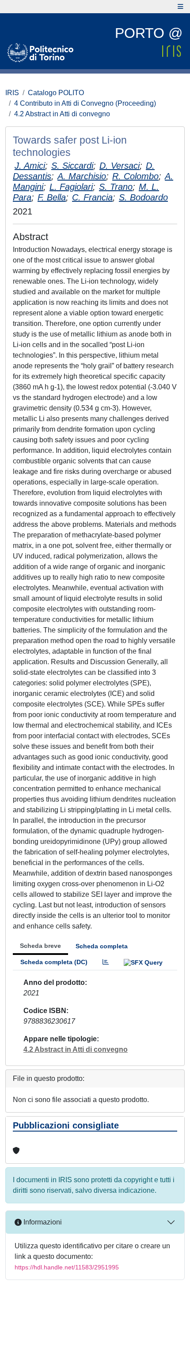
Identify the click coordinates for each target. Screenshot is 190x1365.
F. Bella (52, 197)
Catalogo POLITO (56, 92)
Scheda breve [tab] (40, 945)
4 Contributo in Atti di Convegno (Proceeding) (85, 103)
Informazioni (42, 1222)
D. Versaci (119, 165)
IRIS (12, 92)
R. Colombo (135, 176)
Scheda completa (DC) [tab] (53, 961)
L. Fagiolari (71, 187)
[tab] (105, 962)
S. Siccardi (72, 165)
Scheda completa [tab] (102, 946)
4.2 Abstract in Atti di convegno (62, 114)
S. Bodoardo (143, 197)
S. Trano (116, 187)
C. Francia (92, 197)
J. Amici (30, 165)
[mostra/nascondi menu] (180, 6)
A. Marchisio (81, 176)
